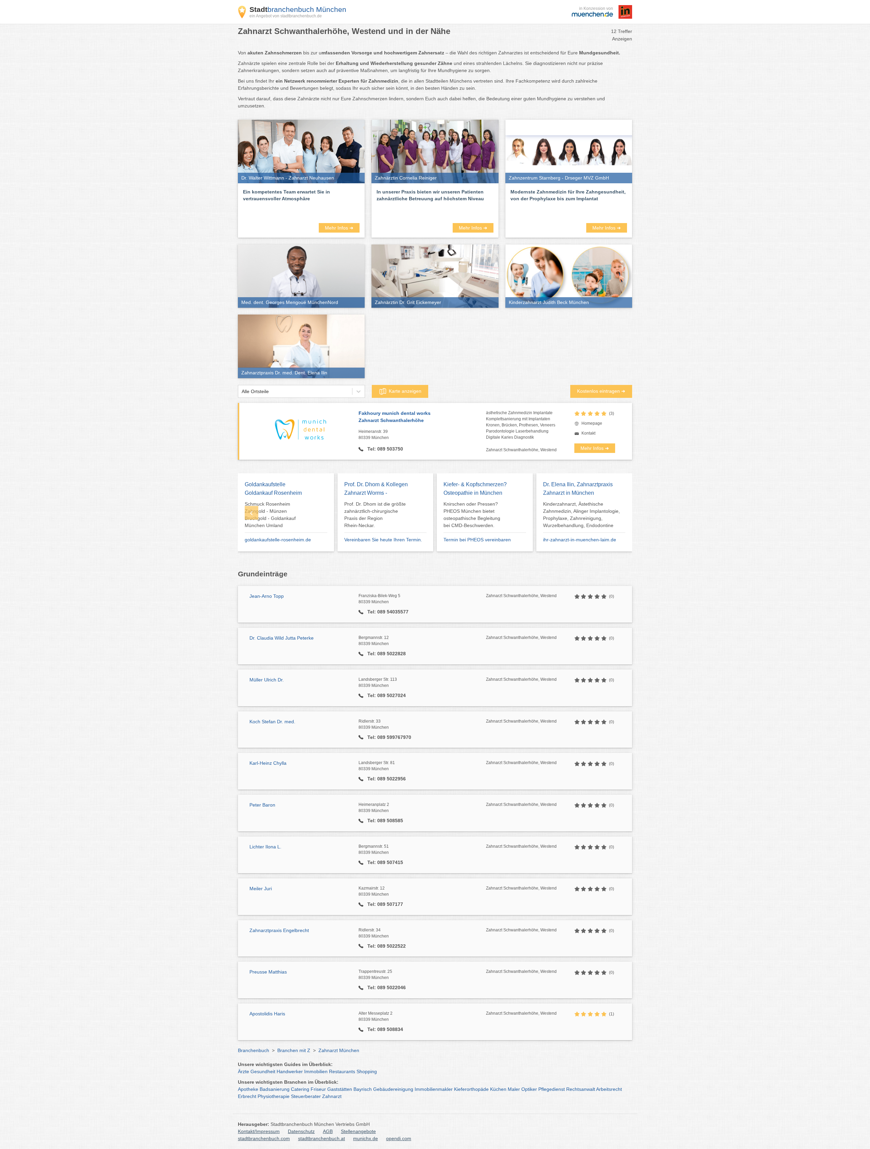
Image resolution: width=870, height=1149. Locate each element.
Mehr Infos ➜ (339, 228)
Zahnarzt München (338, 1050)
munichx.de (365, 1138)
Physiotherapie (274, 1096)
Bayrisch (362, 1089)
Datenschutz (301, 1131)
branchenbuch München (297, 9)
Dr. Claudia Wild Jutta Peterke (281, 638)
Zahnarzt (332, 1096)
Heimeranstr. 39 (374, 434)
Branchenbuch (253, 1050)
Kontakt (588, 433)
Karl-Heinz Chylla (267, 763)
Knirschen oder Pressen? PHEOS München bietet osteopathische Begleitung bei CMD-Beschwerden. (471, 514)
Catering (300, 1089)
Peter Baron (262, 805)
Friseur (318, 1089)
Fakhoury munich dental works (395, 416)
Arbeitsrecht (609, 1089)
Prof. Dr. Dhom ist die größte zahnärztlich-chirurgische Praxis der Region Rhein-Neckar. (375, 514)
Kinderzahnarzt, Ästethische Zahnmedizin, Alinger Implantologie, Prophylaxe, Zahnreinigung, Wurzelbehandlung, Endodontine (581, 514)
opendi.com (398, 1138)
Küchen (498, 1089)
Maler (514, 1089)
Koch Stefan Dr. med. (272, 721)
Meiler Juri (260, 888)
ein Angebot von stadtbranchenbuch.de (285, 16)
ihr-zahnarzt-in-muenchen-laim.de (579, 539)
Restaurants (342, 1071)
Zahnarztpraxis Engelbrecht (279, 930)
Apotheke (248, 1089)
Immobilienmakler (434, 1089)
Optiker (529, 1089)
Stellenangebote (358, 1131)
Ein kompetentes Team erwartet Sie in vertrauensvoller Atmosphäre (286, 195)
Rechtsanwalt (580, 1089)
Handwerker (290, 1071)
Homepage (591, 423)
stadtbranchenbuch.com (264, 1138)
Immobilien (316, 1071)
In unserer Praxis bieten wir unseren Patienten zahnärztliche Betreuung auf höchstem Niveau (430, 195)
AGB (328, 1131)
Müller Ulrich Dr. (266, 679)
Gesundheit (262, 1071)
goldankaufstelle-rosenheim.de (278, 539)
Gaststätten (339, 1089)
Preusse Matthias (268, 972)
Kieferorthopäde (471, 1089)
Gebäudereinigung (393, 1089)
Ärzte (243, 1071)
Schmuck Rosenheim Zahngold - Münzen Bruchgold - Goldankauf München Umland (270, 514)
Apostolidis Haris (267, 1013)
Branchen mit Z (293, 1050)
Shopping (366, 1071)
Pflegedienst (551, 1089)
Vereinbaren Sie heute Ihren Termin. (383, 539)
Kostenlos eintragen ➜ (601, 391)
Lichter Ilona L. (265, 846)
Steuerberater (306, 1096)
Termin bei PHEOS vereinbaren (477, 539)
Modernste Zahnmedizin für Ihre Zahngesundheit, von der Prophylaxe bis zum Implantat (568, 195)
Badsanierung (275, 1089)
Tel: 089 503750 (384, 449)
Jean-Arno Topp (266, 596)
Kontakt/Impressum (259, 1131)
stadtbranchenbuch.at (321, 1138)
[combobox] (241, 391)
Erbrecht (247, 1096)
